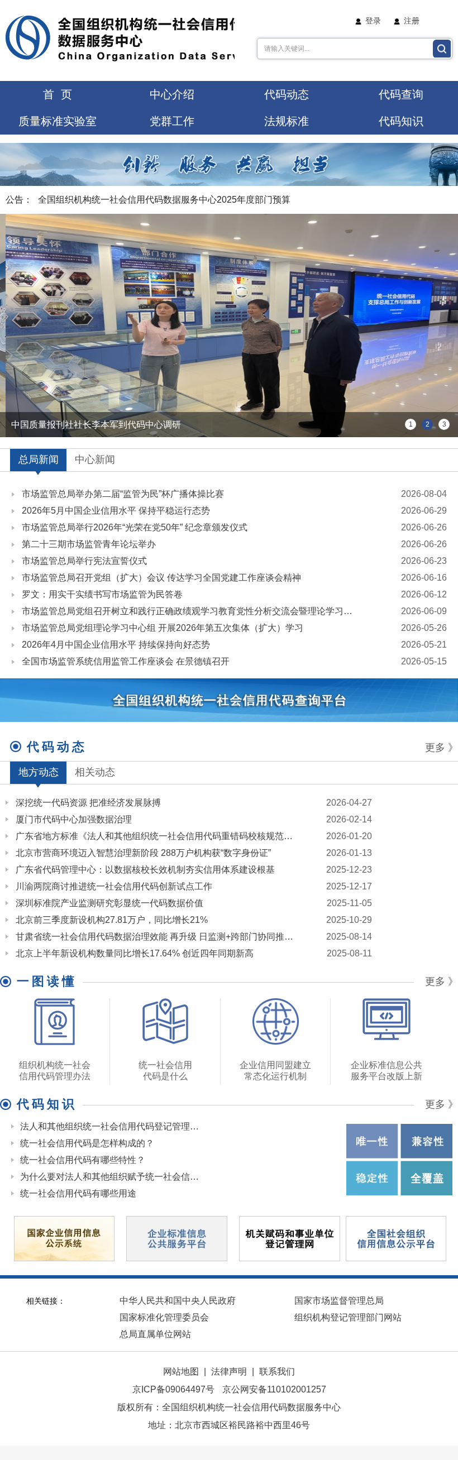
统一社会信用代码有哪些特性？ (82, 1160)
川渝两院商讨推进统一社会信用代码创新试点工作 (114, 886)
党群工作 (172, 121)
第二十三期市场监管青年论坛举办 (89, 544)
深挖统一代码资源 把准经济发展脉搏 (88, 802)
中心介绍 (172, 94)
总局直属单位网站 (155, 1334)
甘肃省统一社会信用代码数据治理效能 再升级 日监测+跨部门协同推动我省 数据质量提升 (158, 936)
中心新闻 (95, 459)
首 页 (57, 94)
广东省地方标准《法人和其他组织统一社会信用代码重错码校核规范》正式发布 (158, 836)
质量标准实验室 (57, 121)
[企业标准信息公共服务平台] (176, 1238)
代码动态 (286, 94)
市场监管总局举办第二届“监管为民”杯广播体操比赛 (123, 494)
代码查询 (401, 94)
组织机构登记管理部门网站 (348, 1317)
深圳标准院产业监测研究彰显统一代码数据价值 (109, 903)
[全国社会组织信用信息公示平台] (396, 1238)
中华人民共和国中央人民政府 (178, 1300)
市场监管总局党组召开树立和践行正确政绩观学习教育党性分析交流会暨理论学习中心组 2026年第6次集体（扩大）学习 (191, 611)
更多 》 (441, 747)
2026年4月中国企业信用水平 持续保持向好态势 (116, 644)
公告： (19, 199)
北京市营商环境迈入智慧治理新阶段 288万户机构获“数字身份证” (143, 853)
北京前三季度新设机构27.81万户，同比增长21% (112, 920)
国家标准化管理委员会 (164, 1317)
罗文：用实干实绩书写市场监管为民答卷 (102, 594)
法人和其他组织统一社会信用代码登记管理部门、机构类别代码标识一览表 (110, 1126)
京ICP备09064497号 (173, 1389)
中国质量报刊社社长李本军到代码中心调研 (96, 424)
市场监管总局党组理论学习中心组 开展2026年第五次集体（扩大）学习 (162, 628)
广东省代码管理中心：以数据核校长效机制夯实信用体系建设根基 (145, 869)
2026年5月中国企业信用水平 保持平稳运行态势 (116, 510)
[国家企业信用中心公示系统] (64, 1237)
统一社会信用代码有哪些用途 (78, 1193)
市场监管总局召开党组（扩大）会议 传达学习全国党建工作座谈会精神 (161, 577)
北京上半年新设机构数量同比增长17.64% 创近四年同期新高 (135, 953)
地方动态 (38, 772)
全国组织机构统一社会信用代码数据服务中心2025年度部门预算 (164, 199)
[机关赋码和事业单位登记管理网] (289, 1238)
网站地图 (181, 1371)
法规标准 (286, 121)
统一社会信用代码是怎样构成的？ (87, 1143)
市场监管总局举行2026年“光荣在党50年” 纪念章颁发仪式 (134, 527)
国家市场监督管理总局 (339, 1300)
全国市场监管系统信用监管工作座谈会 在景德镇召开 (126, 661)
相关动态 (95, 772)
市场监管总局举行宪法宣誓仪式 (84, 561)
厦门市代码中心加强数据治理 (74, 819)
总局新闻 (38, 459)
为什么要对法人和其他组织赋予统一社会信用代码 (110, 1176)
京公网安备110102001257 (274, 1389)
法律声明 (229, 1371)
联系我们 (277, 1371)
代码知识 (401, 121)
